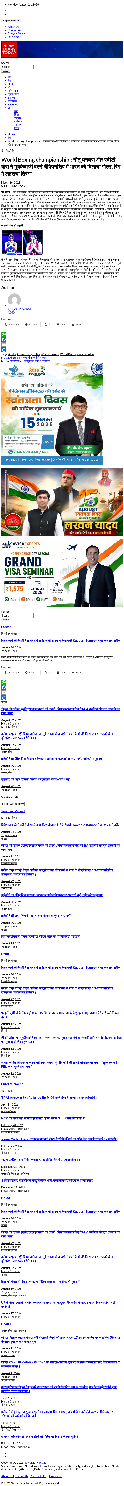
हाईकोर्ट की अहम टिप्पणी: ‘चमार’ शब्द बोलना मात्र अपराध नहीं (35, 779)
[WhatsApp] (62, 334)
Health (6, 1324)
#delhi (12, 354)
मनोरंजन (18, 121)
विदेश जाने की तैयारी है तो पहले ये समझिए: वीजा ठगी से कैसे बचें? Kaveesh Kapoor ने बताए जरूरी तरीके (60, 640)
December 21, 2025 (13, 1187)
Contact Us (21, 1476)
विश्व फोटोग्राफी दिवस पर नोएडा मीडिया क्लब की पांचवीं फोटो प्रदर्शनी (40, 936)
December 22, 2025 (13, 1166)
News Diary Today (35, 1462)
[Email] (10, 312)
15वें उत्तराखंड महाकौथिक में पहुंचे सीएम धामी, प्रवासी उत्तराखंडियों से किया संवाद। (48, 1180)
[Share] (62, 349)
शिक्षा (16, 114)
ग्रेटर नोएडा (13, 94)
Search (5, 63)
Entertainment (12, 1084)
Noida (5, 1198)
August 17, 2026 (11, 1024)
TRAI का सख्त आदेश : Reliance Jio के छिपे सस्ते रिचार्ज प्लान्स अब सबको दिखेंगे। (49, 1097)
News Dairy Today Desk (15, 1128)
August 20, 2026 (11, 765)
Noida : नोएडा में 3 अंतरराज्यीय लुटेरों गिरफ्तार (23, 357)
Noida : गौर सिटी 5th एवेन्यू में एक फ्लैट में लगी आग (25, 361)
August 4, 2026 (10, 1373)
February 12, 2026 (12, 1443)
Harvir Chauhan (10, 723)
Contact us (14, 30)
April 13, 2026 (9, 1104)
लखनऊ (12, 97)
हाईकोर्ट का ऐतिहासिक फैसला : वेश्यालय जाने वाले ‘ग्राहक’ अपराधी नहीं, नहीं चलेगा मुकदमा (52, 759)
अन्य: (10, 107)
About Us (13, 26)
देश (9, 80)
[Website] (13, 312)
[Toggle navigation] (2, 60)
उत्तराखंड (12, 101)
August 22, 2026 (11, 720)
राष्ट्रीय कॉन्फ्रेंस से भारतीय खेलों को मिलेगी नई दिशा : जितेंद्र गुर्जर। (39, 1436)
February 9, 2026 (11, 1146)
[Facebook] (62, 339)
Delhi (5, 954)
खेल (16, 111)
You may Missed (13, 811)
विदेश (16, 128)
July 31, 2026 (9, 1398)
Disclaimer (14, 37)
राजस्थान (12, 104)
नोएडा (10, 87)
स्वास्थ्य (17, 124)
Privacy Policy (16, 33)
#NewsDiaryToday (28, 354)
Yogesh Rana (9, 651)
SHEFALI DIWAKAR (13, 186)
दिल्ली (10, 84)
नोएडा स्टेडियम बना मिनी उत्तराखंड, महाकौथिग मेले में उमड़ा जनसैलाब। (40, 1160)
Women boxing (50, 354)
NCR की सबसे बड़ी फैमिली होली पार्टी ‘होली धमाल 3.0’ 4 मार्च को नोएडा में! (43, 1118)
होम (9, 77)
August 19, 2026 (11, 943)
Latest (6, 627)
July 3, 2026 (8, 1423)
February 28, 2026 (12, 1125)
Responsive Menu (11, 20)
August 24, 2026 (11, 647)
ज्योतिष (17, 118)
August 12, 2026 (11, 1073)
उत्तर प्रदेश (6, 751)
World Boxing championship (77, 354)
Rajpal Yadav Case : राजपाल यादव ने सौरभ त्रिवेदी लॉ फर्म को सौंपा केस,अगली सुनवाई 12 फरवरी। (59, 1139)
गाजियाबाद (13, 90)
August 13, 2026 (11, 1048)
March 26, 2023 (10, 182)
